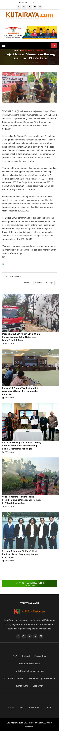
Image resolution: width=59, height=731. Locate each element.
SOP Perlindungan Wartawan (41, 678)
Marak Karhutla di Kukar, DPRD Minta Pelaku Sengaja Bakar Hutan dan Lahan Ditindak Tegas (21, 337)
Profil (15, 656)
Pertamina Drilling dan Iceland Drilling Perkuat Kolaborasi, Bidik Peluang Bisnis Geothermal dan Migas (21, 445)
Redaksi (26, 656)
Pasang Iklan (40, 656)
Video (21, 707)
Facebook (27, 282)
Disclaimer (38, 686)
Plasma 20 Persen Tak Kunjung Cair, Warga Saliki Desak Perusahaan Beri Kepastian (20, 391)
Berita (11, 707)
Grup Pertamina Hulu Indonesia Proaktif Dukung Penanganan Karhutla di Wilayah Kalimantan (22, 500)
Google (50, 282)
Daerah (47, 707)
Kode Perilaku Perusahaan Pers (29, 671)
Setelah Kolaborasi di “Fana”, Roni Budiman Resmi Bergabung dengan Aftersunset (20, 554)
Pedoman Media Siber (29, 663)
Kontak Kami (22, 686)
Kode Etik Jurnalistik (13, 678)
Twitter (39, 282)
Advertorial (34, 707)
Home (16, 51)
